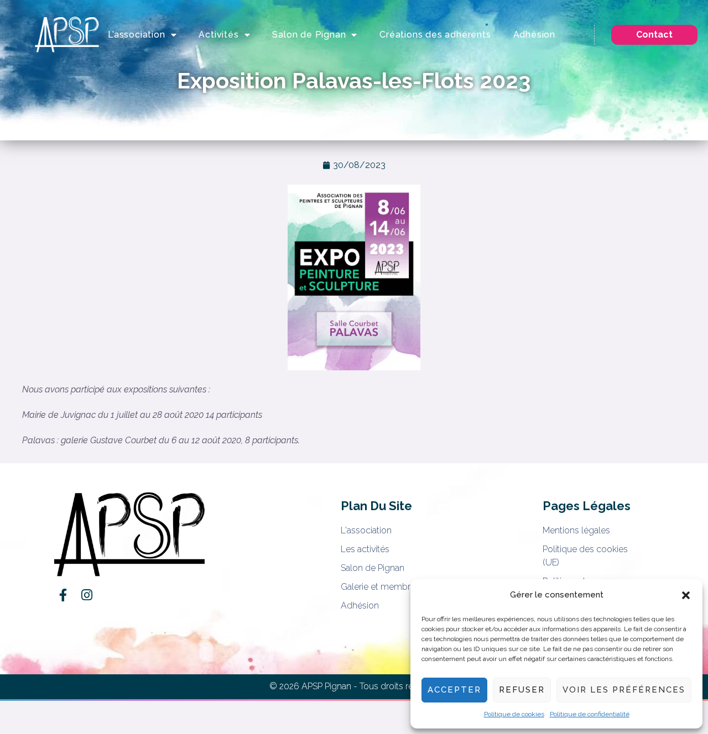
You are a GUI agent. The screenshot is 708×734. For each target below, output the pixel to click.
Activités (218, 34)
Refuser (522, 690)
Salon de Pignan (309, 34)
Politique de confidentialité (589, 714)
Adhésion (534, 34)
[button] (685, 595)
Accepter (454, 690)
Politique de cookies (514, 714)
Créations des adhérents (435, 34)
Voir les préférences (624, 690)
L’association (136, 34)
